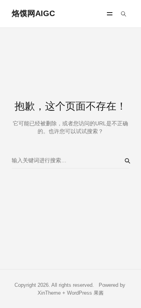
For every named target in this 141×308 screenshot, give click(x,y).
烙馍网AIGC (33, 13)
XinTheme (49, 293)
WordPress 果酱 (85, 293)
